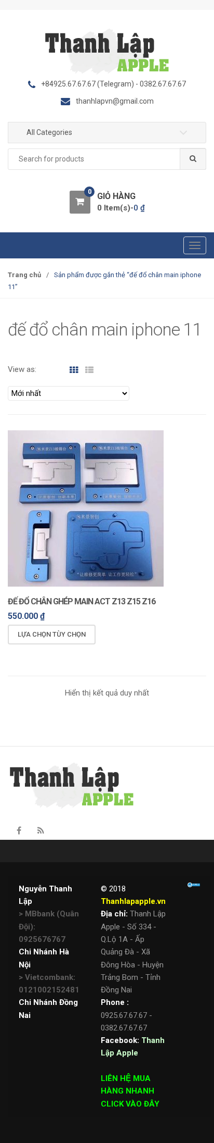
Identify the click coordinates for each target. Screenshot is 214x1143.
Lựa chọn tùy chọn (52, 634)
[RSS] (40, 831)
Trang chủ (24, 275)
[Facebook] (18, 831)
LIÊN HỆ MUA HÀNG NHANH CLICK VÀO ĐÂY (130, 1091)
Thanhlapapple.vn (133, 901)
